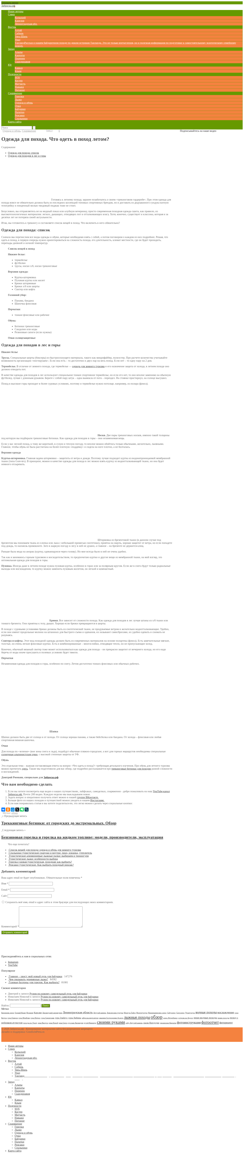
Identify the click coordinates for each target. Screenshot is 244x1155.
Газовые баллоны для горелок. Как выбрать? (34, 982)
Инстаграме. (97, 800)
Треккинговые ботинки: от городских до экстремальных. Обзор (58, 823)
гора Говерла (12, 1018)
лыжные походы (137, 1017)
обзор (14, 813)
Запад (11, 49)
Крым (18, 71)
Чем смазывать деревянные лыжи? (28, 979)
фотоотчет (210, 1022)
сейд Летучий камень (134, 1023)
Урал (17, 39)
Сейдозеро (171, 1013)
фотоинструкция (189, 1022)
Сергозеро (180, 1013)
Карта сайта (14, 121)
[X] (17, 810)
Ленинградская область (78, 1012)
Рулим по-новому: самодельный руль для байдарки (58, 993)
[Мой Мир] (13, 810)
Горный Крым (20, 1013)
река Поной (53, 1023)
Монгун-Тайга (130, 1013)
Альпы (19, 52)
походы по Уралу (30, 1023)
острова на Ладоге (185, 1018)
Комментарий (10, 926)
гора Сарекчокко (47, 1018)
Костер (19, 80)
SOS (17, 77)
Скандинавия (22, 61)
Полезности (14, 74)
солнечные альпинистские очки (19, 754)
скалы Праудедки (151, 1023)
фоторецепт (226, 1022)
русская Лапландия (75, 1023)
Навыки (19, 87)
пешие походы (223, 1018)
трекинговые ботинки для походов (131, 768)
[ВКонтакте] (3, 810)
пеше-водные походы (205, 1017)
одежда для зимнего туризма (88, 366)
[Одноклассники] (8, 810)
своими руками (111, 1022)
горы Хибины (74, 1018)
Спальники (21, 118)
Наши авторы (15, 11)
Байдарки (20, 109)
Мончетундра (141, 1013)
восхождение (225, 1012)
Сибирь (19, 33)
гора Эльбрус (61, 1018)
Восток (12, 27)
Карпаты (20, 55)
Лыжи (18, 99)
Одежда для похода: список (23, 152)
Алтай (18, 30)
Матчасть (20, 83)
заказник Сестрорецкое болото (111, 1018)
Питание (20, 90)
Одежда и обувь (24, 102)
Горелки (19, 96)
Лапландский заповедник (52, 1013)
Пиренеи (20, 58)
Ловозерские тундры (115, 1013)
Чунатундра (190, 1013)
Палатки (19, 112)
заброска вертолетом (90, 1018)
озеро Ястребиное (170, 1018)
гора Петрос (36, 1018)
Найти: (5, 1005)
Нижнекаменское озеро (157, 1013)
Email (5, 889)
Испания (29, 1013)
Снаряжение (15, 93)
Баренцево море (7, 1013)
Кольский (20, 17)
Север (11, 14)
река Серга (63, 1023)
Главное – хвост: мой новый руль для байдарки (35, 976)
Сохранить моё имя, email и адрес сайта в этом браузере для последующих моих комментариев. (59, 902)
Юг (10, 64)
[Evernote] (22, 810)
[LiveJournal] (27, 810)
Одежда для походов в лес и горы (27, 155)
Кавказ (19, 68)
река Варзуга (43, 1023)
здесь (25, 768)
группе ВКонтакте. (88, 797)
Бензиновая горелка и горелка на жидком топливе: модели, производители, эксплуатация (82, 837)
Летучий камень (99, 1013)
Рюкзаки (20, 115)
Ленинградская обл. (26, 23)
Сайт (4, 895)
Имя (4, 883)
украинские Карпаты (168, 1023)
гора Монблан (24, 1018)
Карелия (19, 20)
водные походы (206, 1012)
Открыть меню (9, 2)
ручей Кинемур (90, 1023)
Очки (18, 106)
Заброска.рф (51, 777)
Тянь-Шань (21, 36)
